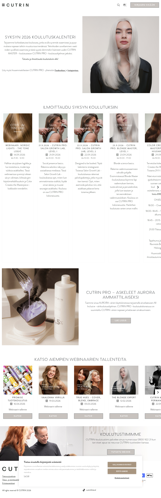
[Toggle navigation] (4, 5)
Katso (18, 416)
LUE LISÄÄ (121, 320)
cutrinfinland (91, 490)
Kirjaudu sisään (145, 5)
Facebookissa (60, 70)
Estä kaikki (122, 471)
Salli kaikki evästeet (122, 465)
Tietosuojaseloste (8, 476)
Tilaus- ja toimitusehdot (11, 479)
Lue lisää (26, 476)
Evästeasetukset (8, 483)
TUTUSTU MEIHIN (120, 452)
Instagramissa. (73, 70)
